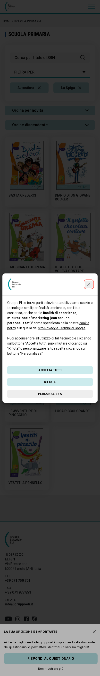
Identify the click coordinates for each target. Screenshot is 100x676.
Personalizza (50, 394)
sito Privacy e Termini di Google (61, 328)
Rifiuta (50, 382)
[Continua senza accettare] (89, 284)
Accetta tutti (49, 370)
